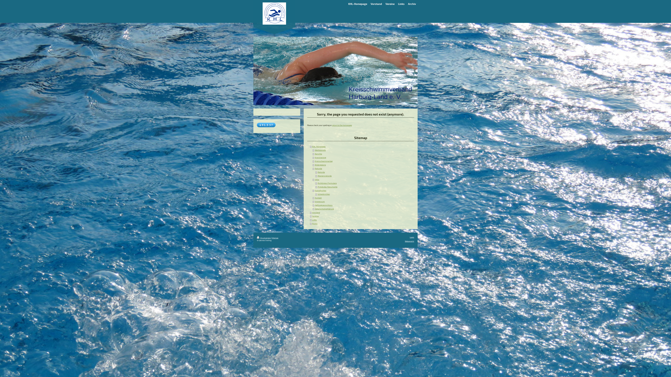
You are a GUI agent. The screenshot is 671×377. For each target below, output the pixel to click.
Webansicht (409, 241)
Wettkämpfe (320, 150)
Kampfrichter (320, 191)
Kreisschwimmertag (324, 161)
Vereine (315, 216)
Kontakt (318, 198)
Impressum (320, 202)
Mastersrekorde (325, 176)
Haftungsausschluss (324, 205)
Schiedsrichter (324, 194)
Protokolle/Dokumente (327, 187)
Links (314, 220)
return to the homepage (342, 125)
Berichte (318, 154)
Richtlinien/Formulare (327, 183)
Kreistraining (320, 158)
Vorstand (316, 213)
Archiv (315, 224)
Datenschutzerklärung (324, 209)
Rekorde (318, 169)
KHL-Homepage (319, 147)
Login (412, 237)
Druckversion (265, 238)
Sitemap (275, 238)
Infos (317, 180)
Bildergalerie (320, 165)
